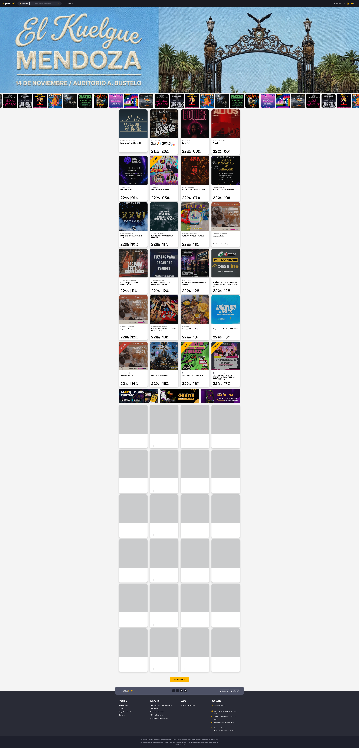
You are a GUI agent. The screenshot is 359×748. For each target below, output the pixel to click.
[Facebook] (173, 690)
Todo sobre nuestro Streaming (159, 718)
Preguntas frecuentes (125, 712)
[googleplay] (224, 691)
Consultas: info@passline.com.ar (224, 722)
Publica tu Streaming (156, 715)
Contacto (122, 715)
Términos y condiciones (188, 705)
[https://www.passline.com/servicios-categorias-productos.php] (179, 396)
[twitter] (181, 690)
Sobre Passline (123, 705)
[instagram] (177, 690)
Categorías (70, 3)
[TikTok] (185, 690)
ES (354, 3)
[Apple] (234, 691)
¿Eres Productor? (339, 3)
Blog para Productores (157, 712)
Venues (121, 709)
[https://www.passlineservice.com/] (220, 396)
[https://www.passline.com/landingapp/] (138, 396)
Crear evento (154, 709)
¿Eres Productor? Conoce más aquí (161, 705)
